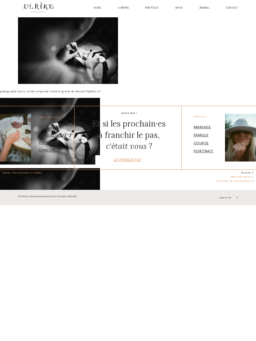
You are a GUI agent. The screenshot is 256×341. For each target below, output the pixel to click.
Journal (204, 8)
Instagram (50, 127)
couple (201, 143)
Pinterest (49, 142)
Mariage (202, 127)
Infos (178, 8)
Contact (232, 8)
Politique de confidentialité (235, 181)
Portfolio (151, 8)
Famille (201, 135)
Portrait (204, 151)
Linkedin (47, 150)
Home (97, 8)
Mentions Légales (242, 176)
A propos (123, 8)
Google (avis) (52, 135)
